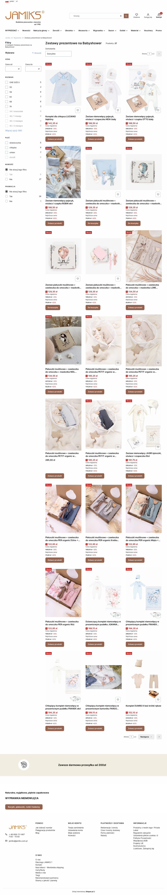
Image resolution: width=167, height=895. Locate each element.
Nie (10, 179)
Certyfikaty (40, 870)
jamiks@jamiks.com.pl (18, 841)
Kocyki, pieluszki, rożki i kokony (24, 807)
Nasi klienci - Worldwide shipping (49, 867)
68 (11, 102)
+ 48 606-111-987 (17, 834)
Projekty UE (138, 843)
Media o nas (40, 873)
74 (11, 106)
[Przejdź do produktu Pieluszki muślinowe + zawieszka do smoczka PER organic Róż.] (63, 593)
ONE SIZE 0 (15, 82)
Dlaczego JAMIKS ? (43, 862)
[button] (126, 16)
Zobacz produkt (55, 139)
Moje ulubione (74, 833)
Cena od (8, 64)
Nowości (71, 835)
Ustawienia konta (75, 830)
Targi (37, 875)
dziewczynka (15, 143)
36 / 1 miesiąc (15, 116)
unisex (12, 152)
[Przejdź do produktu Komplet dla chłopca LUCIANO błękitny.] (63, 88)
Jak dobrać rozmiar (43, 827)
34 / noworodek (16, 111)
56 (11, 92)
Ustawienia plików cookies (144, 835)
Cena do (28, 64)
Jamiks (7, 38)
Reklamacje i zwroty (109, 827)
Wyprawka (17, 38)
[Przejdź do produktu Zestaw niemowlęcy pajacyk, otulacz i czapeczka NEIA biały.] (104, 88)
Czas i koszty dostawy (110, 830)
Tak (11, 174)
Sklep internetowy (82, 892)
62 (11, 97)
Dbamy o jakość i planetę (46, 880)
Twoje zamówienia (76, 827)
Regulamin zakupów (142, 833)
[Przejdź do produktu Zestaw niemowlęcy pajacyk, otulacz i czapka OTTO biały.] (144, 88)
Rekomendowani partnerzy (46, 878)
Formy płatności (107, 833)
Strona (144, 54)
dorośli (12, 157)
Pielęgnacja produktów (45, 830)
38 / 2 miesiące (16, 121)
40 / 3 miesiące (16, 126)
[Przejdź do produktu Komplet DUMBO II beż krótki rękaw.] (144, 677)
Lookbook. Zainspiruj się (143, 848)
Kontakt (38, 865)
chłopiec (13, 147)
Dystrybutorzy (139, 846)
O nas (37, 859)
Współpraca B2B (140, 841)
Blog (37, 833)
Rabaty (104, 835)
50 (11, 87)
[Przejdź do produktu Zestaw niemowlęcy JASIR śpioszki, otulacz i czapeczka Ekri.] (144, 424)
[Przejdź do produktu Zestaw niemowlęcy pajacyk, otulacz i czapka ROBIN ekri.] (63, 172)
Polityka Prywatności (142, 838)
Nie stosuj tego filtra (17, 170)
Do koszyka (93, 223)
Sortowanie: (50, 49)
